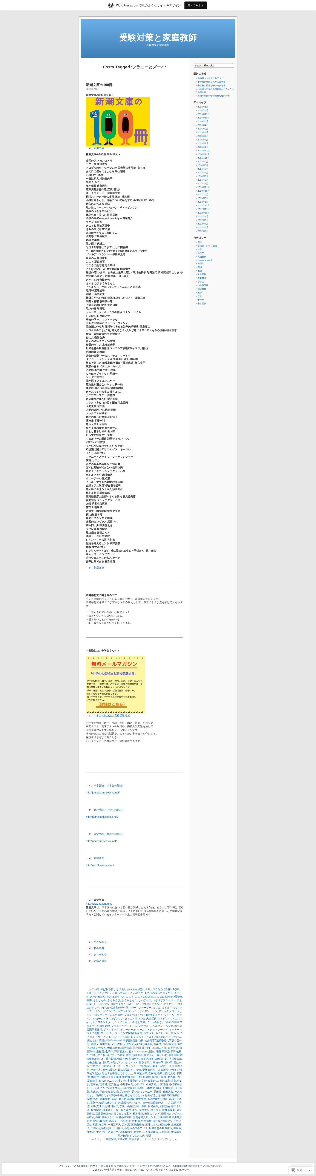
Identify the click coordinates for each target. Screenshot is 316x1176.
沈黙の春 (126, 1120)
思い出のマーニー (142, 1091)
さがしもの (99, 1000)
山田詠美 (138, 1088)
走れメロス (131, 1062)
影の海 (115, 1091)
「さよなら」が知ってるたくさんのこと (120, 993)
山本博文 (150, 1088)
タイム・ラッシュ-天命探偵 (140, 1018)
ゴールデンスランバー (125, 1011)
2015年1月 (203, 147)
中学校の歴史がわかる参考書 (211, 85)
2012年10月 (204, 213)
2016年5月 (203, 121)
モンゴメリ (107, 1033)
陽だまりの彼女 (116, 1055)
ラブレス (149, 1033)
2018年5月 (203, 110)
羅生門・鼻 (148, 1047)
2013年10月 (204, 191)
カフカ (156, 1007)
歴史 (200, 296)
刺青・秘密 (159, 1066)
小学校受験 (203, 285)
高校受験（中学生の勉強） (109, 809)
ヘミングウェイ (142, 1025)
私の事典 (99, 948)
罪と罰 (137, 1047)
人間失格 (165, 1131)
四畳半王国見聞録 (110, 1077)
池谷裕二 (114, 1120)
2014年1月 (203, 183)
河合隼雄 (146, 1120)
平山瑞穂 (105, 1091)
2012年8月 (203, 220)
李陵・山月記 (127, 1106)
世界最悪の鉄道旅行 (160, 1128)
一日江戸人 (114, 1124)
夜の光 (122, 1080)
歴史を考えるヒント (144, 1117)
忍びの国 (125, 1091)
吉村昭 (152, 1073)
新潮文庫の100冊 (99, 85)
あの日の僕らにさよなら (158, 993)
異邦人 (94, 1044)
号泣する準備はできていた (117, 1073)
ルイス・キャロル (165, 1033)
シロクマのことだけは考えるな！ (143, 1014)
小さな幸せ (100, 942)
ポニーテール (128, 1029)
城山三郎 (136, 1077)
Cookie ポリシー (179, 1169)
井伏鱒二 (139, 1131)
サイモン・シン (148, 1011)
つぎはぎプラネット (164, 1000)
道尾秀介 (173, 1047)
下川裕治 (118, 1128)
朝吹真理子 (97, 1106)
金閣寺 (109, 1051)
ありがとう (100, 954)
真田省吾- (105, 1044)
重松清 (100, 1051)
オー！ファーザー (141, 1007)
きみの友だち (97, 996)
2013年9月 (203, 194)
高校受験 (111, 1139)
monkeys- (145, 1066)
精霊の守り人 (98, 1047)
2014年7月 (203, 169)
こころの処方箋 (144, 996)
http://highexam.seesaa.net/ (102, 816)
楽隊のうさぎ (152, 1113)
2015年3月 (203, 139)
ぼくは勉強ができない (149, 1003)
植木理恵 (138, 1113)
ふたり (131, 1003)
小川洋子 (139, 1084)
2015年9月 (203, 129)
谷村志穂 (92, 1062)
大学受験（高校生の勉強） (109, 833)
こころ (130, 996)
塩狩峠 (156, 1077)
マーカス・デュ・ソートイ (152, 1029)
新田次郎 (105, 1099)
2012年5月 (203, 231)
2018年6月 (203, 107)
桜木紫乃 (96, 1109)
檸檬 (98, 1117)
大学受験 (122, 1139)
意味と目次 (100, 960)
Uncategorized (205, 260)
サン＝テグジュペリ (170, 1011)
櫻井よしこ (108, 1117)
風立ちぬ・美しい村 (155, 1055)
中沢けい (101, 1131)
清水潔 (126, 1124)
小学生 (201, 281)
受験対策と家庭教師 (158, 37)
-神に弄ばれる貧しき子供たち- (112, 989)
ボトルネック (111, 1029)
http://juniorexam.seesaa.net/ (103, 792)
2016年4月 (203, 125)
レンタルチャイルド (142, 1036)
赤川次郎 (104, 1062)
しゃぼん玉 (144, 1000)
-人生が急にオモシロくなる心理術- (151, 989)
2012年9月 (203, 216)
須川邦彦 (137, 1055)
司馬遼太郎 (140, 1073)
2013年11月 (204, 187)
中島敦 (177, 1128)
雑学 (200, 249)
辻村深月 (95, 1066)
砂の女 (139, 1044)
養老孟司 (174, 1055)
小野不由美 (126, 1084)
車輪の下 (158, 1062)
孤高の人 (153, 1080)
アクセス (168, 1003)
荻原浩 (166, 1051)
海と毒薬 (92, 1124)
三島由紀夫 (137, 1124)
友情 (138, 1069)
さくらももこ (129, 1000)
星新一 (94, 1102)
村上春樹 (141, 1106)
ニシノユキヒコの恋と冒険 (129, 1022)
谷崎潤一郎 (161, 1058)
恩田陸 (157, 1091)
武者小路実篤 (124, 1117)
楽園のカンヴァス (171, 1113)
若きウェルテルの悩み (141, 1051)
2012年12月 (204, 205)
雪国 (128, 1055)
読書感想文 (147, 1058)
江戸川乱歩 (175, 1117)
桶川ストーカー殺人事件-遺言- (120, 1109)
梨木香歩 (144, 1109)
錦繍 (158, 1051)
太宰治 (143, 1080)
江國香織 (162, 1117)
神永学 (148, 1044)
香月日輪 (111, 1058)
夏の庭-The (174, 1077)
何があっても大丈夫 (133, 1135)
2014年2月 (203, 180)
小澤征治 (126, 1088)
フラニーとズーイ (121, 1025)
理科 (200, 242)
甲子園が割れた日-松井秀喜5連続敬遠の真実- (149, 1040)
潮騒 (148, 1135)
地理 (200, 270)
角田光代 (122, 1058)
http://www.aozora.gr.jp (99, 903)
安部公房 (165, 1080)
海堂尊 (103, 1124)
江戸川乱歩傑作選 (97, 1120)
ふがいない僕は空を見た (112, 1003)
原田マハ (129, 1069)
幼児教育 (202, 289)
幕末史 (94, 1091)
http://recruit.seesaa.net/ (100, 865)
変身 (163, 1077)
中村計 (91, 1131)
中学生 (201, 300)
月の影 (172, 1102)
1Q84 (176, 989)
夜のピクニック (108, 1080)
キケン (174, 1007)
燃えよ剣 (92, 1040)
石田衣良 (117, 1044)
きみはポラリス (116, 996)
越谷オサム (145, 1062)
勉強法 (201, 263)
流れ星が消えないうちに (167, 1120)
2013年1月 (203, 202)
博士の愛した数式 (112, 1069)
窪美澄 (157, 1044)
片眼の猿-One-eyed (110, 1040)
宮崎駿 (94, 1084)
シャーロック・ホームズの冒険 (105, 1014)
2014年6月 (203, 172)
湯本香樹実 (126, 1131)
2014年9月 (203, 161)
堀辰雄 (147, 1077)
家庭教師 (202, 278)
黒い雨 (168, 1062)
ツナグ (162, 1018)
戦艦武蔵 (168, 1091)
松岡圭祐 (165, 1106)
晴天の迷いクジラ (109, 1102)
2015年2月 (203, 143)
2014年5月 (203, 176)
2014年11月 (204, 154)
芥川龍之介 (120, 1051)
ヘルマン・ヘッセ (162, 1025)
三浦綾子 (165, 1124)
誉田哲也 (134, 1058)
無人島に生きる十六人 (168, 1036)
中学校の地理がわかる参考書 (211, 82)
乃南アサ (113, 1131)
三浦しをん (151, 1124)
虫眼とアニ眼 (97, 1055)
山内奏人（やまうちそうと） (211, 78)
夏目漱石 (92, 1080)
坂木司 (126, 1077)
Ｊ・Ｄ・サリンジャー (126, 1066)
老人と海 (161, 1047)
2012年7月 (203, 224)
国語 (200, 267)
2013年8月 (203, 198)
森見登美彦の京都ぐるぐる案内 (113, 1113)
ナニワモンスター (102, 1022)
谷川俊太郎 (175, 1058)
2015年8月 (203, 132)
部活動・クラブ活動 (207, 245)
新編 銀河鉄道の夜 (123, 1099)
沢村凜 (136, 1120)
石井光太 (129, 1044)
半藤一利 (96, 1069)
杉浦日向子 (111, 1106)
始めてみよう (195, 5)
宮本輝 (103, 1084)
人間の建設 (151, 1131)
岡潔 (158, 1088)
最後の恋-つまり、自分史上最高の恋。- (144, 1102)
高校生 (201, 253)
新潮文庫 (99, 148)
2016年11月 (204, 114)
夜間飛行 (132, 1080)
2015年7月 (203, 136)
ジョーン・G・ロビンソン (108, 1018)
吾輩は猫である (166, 1073)
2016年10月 (204, 118)
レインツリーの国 (119, 1036)
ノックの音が (154, 1022)
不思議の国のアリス (136, 1128)
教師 (200, 292)
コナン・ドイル (102, 1011)
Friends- (107, 1066)
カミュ (165, 1007)
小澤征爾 (163, 1084)
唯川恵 (95, 1077)
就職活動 (99, 858)
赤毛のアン (116, 1062)
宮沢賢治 (114, 1084)
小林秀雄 (151, 1084)
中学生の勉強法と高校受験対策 (112, 715)
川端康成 (168, 1088)
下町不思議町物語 (101, 1128)
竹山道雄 (168, 1044)
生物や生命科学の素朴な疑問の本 (214, 96)
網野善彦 (126, 1047)
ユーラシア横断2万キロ (128, 1033)
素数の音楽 (113, 1047)
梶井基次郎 (168, 1109)
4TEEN (91, 993)
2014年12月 (204, 150)
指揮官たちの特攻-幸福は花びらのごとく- (120, 1095)
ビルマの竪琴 (171, 1022)
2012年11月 (204, 209)
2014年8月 (203, 165)
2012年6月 (203, 227)
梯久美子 (156, 1109)
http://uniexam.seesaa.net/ (101, 841)
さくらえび (113, 1000)
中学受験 (134, 1139)
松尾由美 (153, 1106)
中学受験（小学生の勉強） (109, 785)
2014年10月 (204, 158)
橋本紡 (90, 1117)
